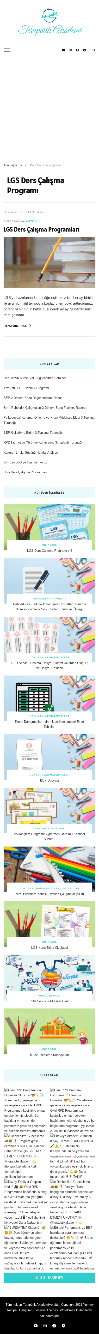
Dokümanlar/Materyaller (49, 657)
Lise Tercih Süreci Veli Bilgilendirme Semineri (35, 378)
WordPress (67, 1310)
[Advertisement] (49, 107)
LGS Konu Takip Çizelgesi (49, 947)
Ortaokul (33, 221)
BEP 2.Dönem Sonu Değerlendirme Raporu (33, 398)
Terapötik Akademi (49, 30)
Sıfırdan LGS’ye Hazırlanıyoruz (25, 462)
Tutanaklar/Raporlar (49, 599)
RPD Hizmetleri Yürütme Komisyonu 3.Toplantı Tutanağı (43, 442)
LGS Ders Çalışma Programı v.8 (49, 550)
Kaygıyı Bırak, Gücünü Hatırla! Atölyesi (31, 452)
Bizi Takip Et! (51, 1277)
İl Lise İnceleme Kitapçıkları (49, 1055)
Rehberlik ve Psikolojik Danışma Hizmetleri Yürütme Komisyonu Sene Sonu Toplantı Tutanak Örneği (49, 606)
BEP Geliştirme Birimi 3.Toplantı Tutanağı (33, 432)
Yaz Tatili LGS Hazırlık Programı (26, 388)
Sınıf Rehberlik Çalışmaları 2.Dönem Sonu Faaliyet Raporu (45, 407)
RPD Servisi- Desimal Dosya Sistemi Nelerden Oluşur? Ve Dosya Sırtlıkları (49, 665)
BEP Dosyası (49, 780)
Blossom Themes (45, 1310)
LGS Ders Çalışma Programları (42, 229)
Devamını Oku (16, 325)
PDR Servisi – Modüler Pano (49, 1001)
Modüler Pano (49, 996)
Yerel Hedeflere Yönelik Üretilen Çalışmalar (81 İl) (49, 894)
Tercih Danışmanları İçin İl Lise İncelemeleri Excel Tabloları (50, 724)
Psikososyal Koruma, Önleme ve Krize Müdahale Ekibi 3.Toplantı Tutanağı (49, 420)
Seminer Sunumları (49, 828)
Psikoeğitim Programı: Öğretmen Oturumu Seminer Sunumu (49, 836)
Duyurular (70, 888)
